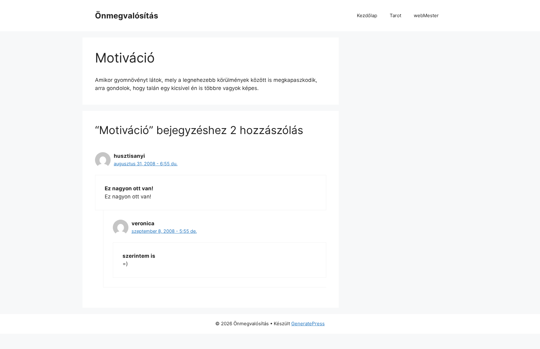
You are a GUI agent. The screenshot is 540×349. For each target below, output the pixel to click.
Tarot (395, 15)
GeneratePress (308, 324)
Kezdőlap (367, 15)
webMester (426, 15)
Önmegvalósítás (126, 15)
